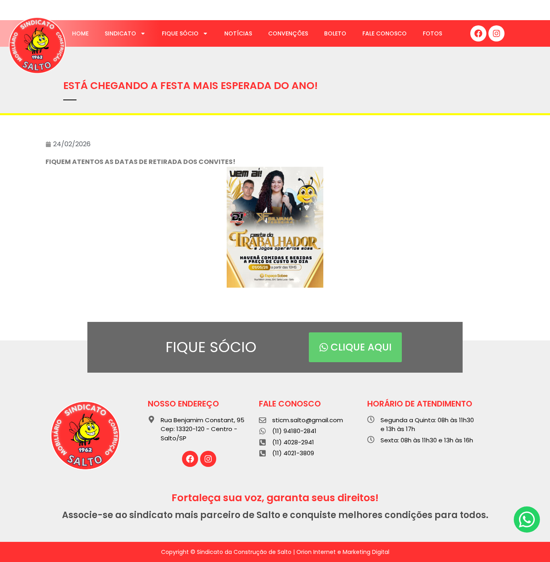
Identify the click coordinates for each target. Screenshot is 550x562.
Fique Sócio (180, 33)
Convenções (288, 33)
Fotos (432, 33)
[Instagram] (496, 33)
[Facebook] (478, 33)
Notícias (238, 33)
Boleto (335, 33)
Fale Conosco (384, 33)
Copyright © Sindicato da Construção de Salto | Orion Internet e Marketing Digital (275, 552)
